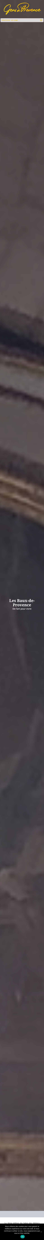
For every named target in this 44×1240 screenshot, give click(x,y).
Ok (23, 1237)
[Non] (41, 1232)
